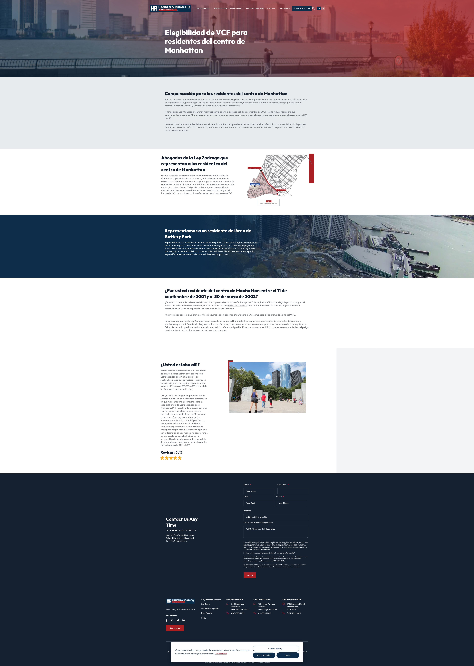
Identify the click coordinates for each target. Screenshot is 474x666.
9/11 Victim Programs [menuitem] (210, 608)
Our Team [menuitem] (205, 604)
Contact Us (175, 628)
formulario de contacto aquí (177, 389)
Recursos (271, 8)
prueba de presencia (237, 305)
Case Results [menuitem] (206, 613)
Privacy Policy (279, 560)
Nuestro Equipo (203, 8)
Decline (288, 655)
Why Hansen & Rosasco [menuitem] (211, 599)
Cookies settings (276, 648)
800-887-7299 (303, 8)
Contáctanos (284, 8)
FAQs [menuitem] (203, 618)
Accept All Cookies (264, 655)
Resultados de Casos (255, 8)
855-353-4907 (188, 386)
